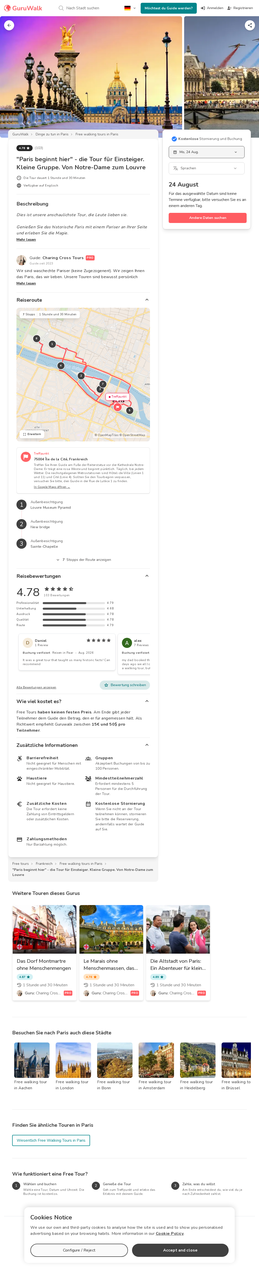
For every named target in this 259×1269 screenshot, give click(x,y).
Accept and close (180, 1250)
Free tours (20, 863)
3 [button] (100, 389)
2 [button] (81, 376)
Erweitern (34, 434)
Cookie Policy (170, 1233)
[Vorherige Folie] (12, 77)
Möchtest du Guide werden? (169, 8)
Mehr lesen (26, 239)
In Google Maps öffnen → (52, 487)
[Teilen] (250, 25)
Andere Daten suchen (207, 217)
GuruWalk (20, 134)
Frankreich (44, 863)
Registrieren (243, 8)
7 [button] (103, 384)
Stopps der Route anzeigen (86, 559)
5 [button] (130, 410)
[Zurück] (9, 25)
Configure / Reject (79, 1250)
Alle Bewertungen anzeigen (36, 687)
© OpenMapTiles (106, 435)
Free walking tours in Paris (97, 134)
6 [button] (37, 338)
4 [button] (61, 365)
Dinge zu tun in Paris (52, 134)
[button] (117, 407)
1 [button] (52, 344)
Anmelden (215, 8)
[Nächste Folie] (247, 77)
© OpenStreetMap (132, 435)
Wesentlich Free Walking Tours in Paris (51, 1140)
